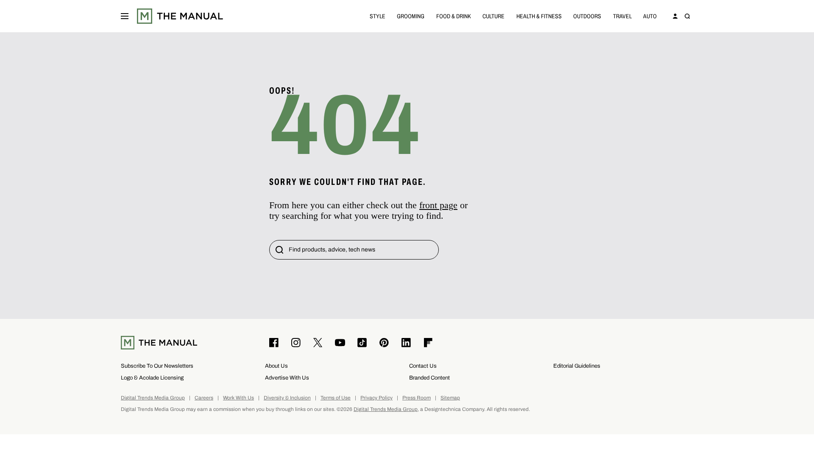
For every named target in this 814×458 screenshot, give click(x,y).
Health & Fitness (539, 16)
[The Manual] (180, 16)
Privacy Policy (376, 398)
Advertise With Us (287, 378)
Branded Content (429, 378)
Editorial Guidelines (576, 366)
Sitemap (450, 398)
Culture (493, 16)
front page (438, 205)
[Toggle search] (687, 16)
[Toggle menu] (124, 16)
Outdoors (587, 16)
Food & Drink (453, 16)
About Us (276, 366)
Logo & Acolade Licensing (152, 378)
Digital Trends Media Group (153, 398)
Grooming (410, 16)
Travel (622, 16)
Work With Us (238, 398)
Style (377, 16)
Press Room (416, 398)
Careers (204, 398)
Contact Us (423, 366)
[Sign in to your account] (675, 16)
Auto (650, 16)
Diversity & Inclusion (287, 398)
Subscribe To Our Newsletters (157, 366)
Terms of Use (336, 398)
